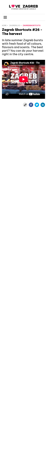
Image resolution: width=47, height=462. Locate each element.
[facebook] (31, 105)
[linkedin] (42, 105)
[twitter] (37, 105)
